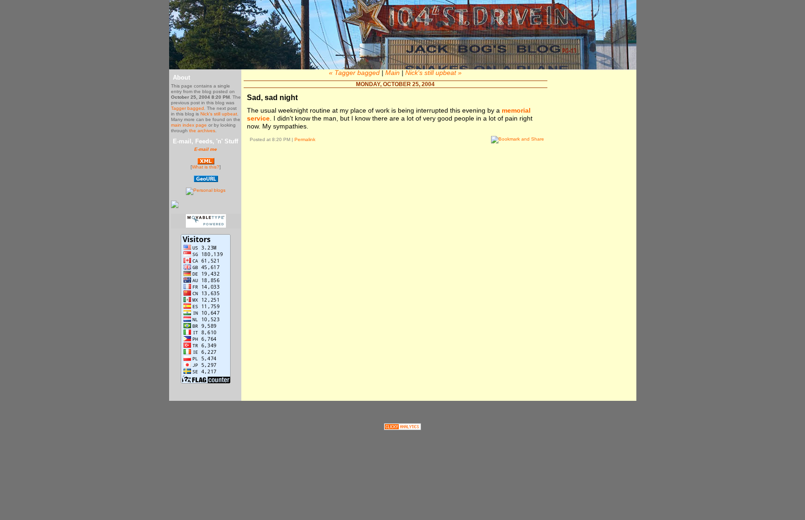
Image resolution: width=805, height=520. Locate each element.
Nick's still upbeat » (433, 72)
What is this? (205, 166)
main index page (189, 125)
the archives (202, 130)
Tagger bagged (187, 108)
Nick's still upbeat (218, 113)
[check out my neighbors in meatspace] (206, 180)
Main (392, 72)
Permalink (304, 139)
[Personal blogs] (205, 190)
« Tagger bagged (354, 72)
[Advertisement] (396, 178)
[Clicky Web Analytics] (402, 428)
